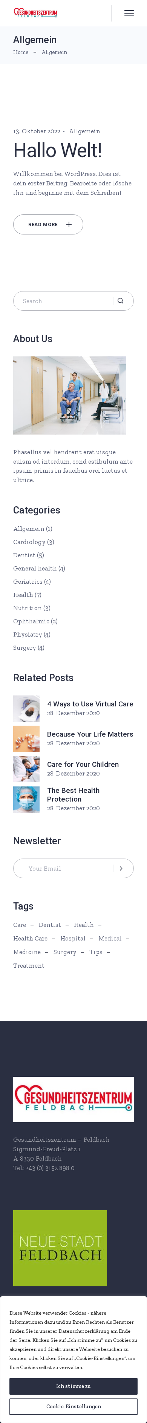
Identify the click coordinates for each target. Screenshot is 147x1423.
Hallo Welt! (57, 150)
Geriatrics (28, 581)
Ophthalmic (31, 621)
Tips (96, 952)
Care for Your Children (83, 764)
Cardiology (29, 542)
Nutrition (27, 608)
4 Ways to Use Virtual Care (90, 704)
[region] (73, 1359)
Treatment (28, 965)
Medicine (27, 952)
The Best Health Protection (73, 794)
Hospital (73, 938)
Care (19, 924)
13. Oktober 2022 (36, 131)
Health (23, 594)
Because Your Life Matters (90, 734)
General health (35, 568)
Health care (30, 938)
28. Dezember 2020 (73, 713)
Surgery (24, 647)
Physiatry (27, 634)
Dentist (24, 555)
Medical (110, 938)
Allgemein (84, 131)
